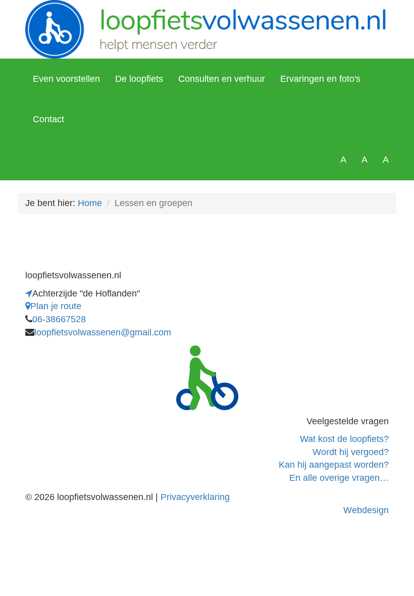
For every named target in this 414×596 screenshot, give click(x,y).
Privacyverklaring (195, 497)
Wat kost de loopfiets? (344, 439)
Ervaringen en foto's (320, 79)
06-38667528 (59, 319)
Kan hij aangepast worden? (334, 465)
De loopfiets (139, 79)
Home (90, 203)
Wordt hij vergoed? (351, 452)
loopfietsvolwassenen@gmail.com (102, 332)
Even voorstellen (66, 79)
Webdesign (366, 510)
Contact (48, 119)
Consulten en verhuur (221, 79)
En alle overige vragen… (339, 478)
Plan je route (55, 306)
